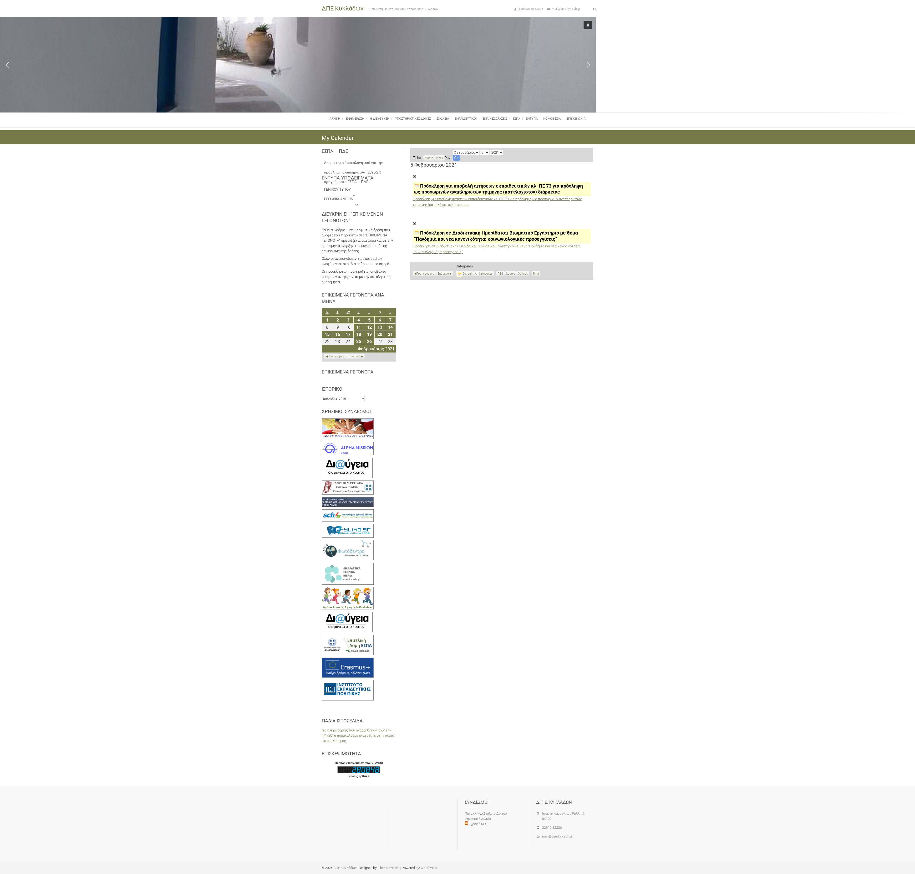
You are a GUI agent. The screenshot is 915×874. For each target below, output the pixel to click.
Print (536, 274)
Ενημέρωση (355, 118)
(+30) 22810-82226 (530, 8)
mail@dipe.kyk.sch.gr (566, 8)
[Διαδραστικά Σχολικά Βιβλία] (348, 565)
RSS (500, 273)
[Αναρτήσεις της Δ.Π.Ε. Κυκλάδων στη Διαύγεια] (347, 460)
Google (510, 274)
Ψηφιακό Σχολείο (478, 819)
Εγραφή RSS (477, 824)
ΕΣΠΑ (516, 118)
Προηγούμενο (425, 273)
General (467, 273)
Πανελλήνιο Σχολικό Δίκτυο (486, 813)
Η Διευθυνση (379, 118)
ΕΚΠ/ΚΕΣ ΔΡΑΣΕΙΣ (495, 118)
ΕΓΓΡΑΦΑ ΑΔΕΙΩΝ (338, 199)
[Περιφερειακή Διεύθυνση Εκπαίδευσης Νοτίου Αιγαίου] (348, 499)
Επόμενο (443, 273)
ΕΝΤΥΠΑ (532, 118)
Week (439, 158)
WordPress (429, 868)
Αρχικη (335, 118)
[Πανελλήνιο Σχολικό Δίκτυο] (348, 512)
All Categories (484, 273)
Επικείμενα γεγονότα (347, 372)
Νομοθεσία (552, 118)
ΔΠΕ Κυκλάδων (342, 8)
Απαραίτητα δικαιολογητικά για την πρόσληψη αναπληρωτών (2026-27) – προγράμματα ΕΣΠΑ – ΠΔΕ (354, 164)
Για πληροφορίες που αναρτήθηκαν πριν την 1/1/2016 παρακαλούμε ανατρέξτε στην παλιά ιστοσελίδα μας (358, 735)
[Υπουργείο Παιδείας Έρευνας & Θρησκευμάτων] (348, 483)
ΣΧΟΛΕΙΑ (443, 118)
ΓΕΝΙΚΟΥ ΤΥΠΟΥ (337, 189)
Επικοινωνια (575, 118)
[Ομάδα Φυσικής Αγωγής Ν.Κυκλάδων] (348, 590)
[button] (7, 65)
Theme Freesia (389, 868)
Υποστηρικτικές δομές (413, 118)
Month (429, 158)
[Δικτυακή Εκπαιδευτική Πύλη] (348, 527)
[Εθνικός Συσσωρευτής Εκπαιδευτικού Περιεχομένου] (348, 543)
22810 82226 (552, 827)
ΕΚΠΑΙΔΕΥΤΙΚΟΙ (466, 118)
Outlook (523, 274)
